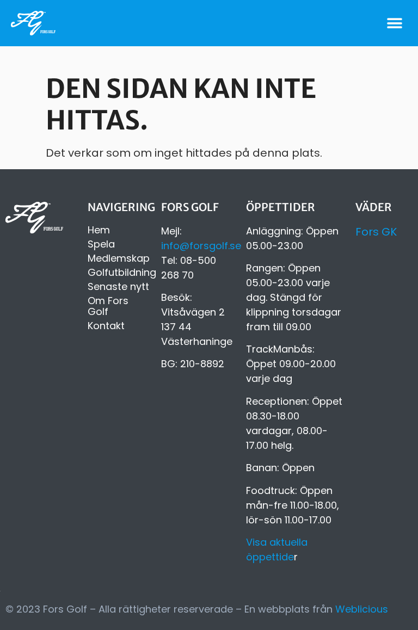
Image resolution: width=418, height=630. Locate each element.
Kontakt (106, 325)
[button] (395, 23)
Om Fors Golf (108, 306)
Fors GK (376, 231)
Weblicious (361, 609)
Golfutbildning (119, 272)
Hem (99, 230)
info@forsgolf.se (201, 245)
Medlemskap (119, 258)
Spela (101, 244)
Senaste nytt (118, 286)
